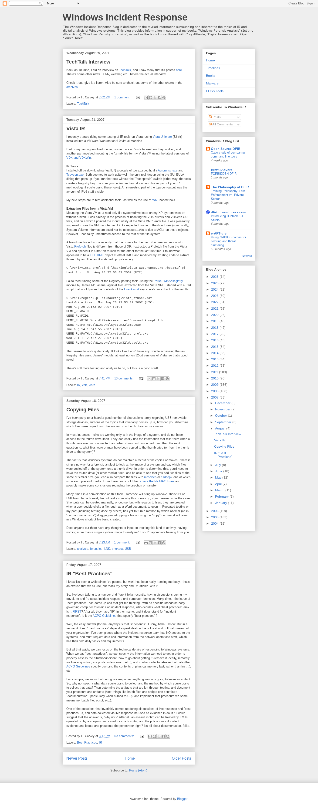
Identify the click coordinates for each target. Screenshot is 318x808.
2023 (215, 296)
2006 (215, 511)
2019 (215, 321)
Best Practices (87, 742)
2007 (215, 397)
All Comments (222, 124)
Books (210, 75)
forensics (96, 548)
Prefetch (80, 246)
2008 (215, 391)
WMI (155, 200)
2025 (215, 283)
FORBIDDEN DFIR (224, 173)
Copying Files (82, 409)
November (223, 409)
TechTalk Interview (88, 62)
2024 (215, 289)
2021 (215, 308)
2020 (215, 315)
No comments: (124, 736)
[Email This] (146, 97)
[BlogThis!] (150, 97)
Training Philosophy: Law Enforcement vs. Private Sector (228, 195)
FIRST (76, 611)
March (220, 490)
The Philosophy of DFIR (230, 187)
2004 (215, 523)
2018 (215, 327)
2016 (215, 340)
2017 (215, 334)
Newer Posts (77, 758)
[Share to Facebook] (159, 97)
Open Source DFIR (225, 149)
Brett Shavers (221, 170)
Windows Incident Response (125, 17)
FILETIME (97, 255)
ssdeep (166, 477)
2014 (215, 353)
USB (128, 548)
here (179, 70)
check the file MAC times (157, 481)
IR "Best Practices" (89, 574)
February (222, 496)
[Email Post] (137, 97)
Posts (216, 117)
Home (130, 758)
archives (72, 87)
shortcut (117, 548)
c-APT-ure (219, 233)
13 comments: (124, 378)
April (219, 484)
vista (92, 385)
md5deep (150, 477)
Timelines (213, 68)
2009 (215, 384)
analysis (82, 548)
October (221, 415)
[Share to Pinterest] (164, 97)
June (219, 471)
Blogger (182, 799)
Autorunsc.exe (167, 170)
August (220, 428)
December (223, 403)
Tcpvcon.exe (75, 174)
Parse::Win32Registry (168, 281)
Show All (247, 255)
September (223, 422)
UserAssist (131, 289)
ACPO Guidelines (104, 615)
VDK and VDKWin (78, 157)
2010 (215, 378)
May (218, 477)
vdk (84, 385)
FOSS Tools (214, 91)
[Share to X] (155, 97)
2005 (215, 517)
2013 (215, 359)
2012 (215, 365)
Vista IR (75, 128)
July (218, 465)
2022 (215, 302)
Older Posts (181, 758)
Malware (212, 83)
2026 (215, 276)
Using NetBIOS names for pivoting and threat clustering (228, 241)
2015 (215, 347)
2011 (215, 372)
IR (78, 385)
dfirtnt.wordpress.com (228, 212)
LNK (107, 548)
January (221, 503)
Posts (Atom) (138, 770)
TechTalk (125, 70)
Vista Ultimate (162, 136)
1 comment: (122, 97)
